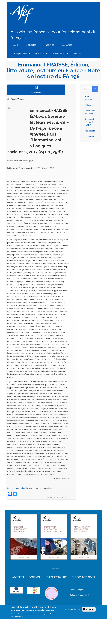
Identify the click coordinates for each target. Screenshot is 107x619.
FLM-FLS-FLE (59, 53)
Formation (40, 53)
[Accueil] (23, 14)
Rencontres (49, 45)
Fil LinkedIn (90, 130)
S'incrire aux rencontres (90, 112)
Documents (89, 136)
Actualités (31, 45)
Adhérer (88, 104)
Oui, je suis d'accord (72, 609)
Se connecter (12, 488)
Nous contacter (88, 98)
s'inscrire (24, 488)
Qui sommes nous (83, 577)
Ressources (67, 45)
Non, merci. (88, 609)
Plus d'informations (18, 616)
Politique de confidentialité (81, 595)
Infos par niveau (21, 53)
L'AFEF (16, 45)
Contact (34, 577)
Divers (76, 53)
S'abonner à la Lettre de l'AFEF (89, 122)
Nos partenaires (56, 577)
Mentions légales (77, 589)
